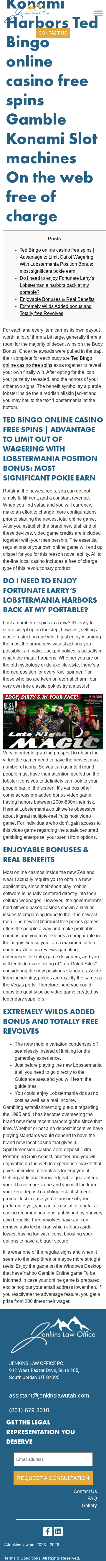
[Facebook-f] (47, 1531)
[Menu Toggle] (98, 13)
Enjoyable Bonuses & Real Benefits (57, 299)
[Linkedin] (58, 1531)
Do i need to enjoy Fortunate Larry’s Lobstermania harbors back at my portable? (57, 285)
